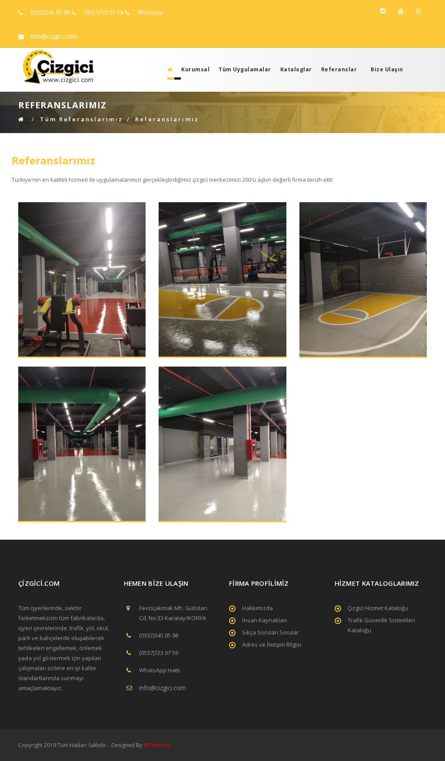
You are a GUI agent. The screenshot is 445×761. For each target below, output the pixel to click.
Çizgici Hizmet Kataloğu (378, 608)
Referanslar (339, 69)
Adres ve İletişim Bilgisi (271, 644)
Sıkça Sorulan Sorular (270, 632)
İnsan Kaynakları (264, 620)
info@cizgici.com (53, 36)
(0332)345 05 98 (50, 12)
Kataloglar (296, 69)
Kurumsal (195, 69)
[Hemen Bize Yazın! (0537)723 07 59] (418, 11)
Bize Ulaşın (387, 69)
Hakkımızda (257, 608)
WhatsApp (150, 12)
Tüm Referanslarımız (81, 119)
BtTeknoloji (156, 745)
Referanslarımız (167, 119)
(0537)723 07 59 (103, 12)
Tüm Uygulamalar (245, 69)
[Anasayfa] (167, 69)
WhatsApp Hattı (159, 670)
